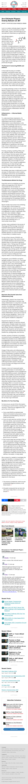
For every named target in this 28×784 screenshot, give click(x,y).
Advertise (7, 748)
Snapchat (7, 773)
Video (10, 759)
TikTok (3, 773)
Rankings (8, 11)
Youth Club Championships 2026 (11, 680)
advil (7, 521)
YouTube (3, 772)
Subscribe (23, 4)
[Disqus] (14, 573)
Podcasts (13, 11)
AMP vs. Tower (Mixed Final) (16, 634)
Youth (19, 9)
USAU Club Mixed (19, 637)
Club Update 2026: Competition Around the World (15, 623)
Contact (11, 748)
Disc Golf (5, 6)
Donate (21, 748)
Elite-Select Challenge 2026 (9, 671)
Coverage (12, 756)
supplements (20, 522)
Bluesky (21, 772)
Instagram (13, 772)
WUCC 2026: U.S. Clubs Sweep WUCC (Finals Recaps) (14, 619)
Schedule (5, 3)
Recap (3, 759)
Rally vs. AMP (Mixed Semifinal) (16, 659)
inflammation (18, 521)
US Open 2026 (6, 685)
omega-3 (12, 522)
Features (3, 756)
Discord (4, 4)
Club (9, 9)
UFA (9, 763)
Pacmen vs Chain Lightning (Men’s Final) (16, 641)
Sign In (23, 3)
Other (7, 757)
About (3, 748)
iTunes (16, 773)
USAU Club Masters (11, 691)
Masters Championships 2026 (10, 690)
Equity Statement (7, 750)
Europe (24, 9)
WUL (14, 763)
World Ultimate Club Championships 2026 (13, 676)
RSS (19, 773)
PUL (12, 763)
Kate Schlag (13, 23)
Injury (23, 521)
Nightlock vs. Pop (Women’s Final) (15, 653)
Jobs (20, 750)
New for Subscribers (10, 766)
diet (9, 521)
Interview (17, 756)
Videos (18, 11)
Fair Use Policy (15, 750)
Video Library (13, 752)
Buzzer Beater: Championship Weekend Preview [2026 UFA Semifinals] (12, 603)
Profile (19, 757)
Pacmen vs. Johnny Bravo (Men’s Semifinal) (17, 647)
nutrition (7, 522)
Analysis (20, 23)
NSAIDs (3, 522)
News (3, 11)
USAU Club (11, 673)
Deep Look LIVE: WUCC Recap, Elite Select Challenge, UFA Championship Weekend (14, 609)
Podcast (10, 757)
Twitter (17, 772)
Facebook (8, 772)
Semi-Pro (4, 9)
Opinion (24, 23)
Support (7, 768)
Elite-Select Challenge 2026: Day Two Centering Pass (14, 614)
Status (8, 752)
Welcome (4, 766)
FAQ (11, 768)
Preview (15, 757)
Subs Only (24, 11)
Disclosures (16, 748)
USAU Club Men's (19, 643)
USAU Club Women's (20, 655)
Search (23, 6)
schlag (15, 522)
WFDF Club (11, 677)
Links (21, 756)
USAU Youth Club (11, 682)
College (14, 9)
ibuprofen (12, 521)
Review (6, 759)
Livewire (14, 759)
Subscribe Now (14, 729)
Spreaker (12, 773)
